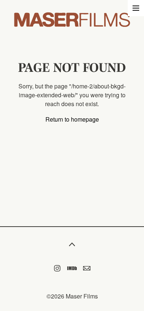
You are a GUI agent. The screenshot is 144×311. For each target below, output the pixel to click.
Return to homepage (72, 119)
